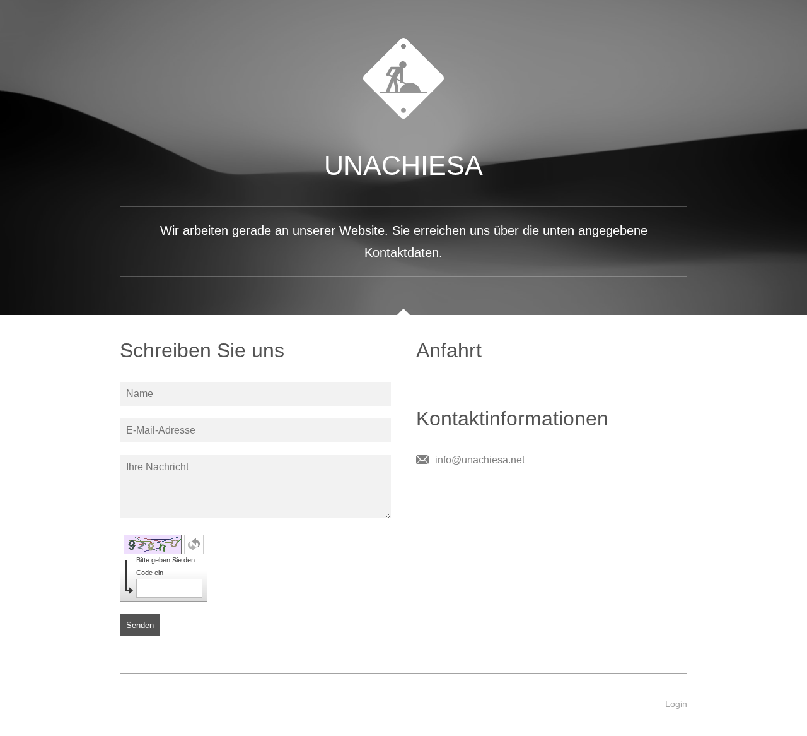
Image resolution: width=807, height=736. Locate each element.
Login (676, 704)
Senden (140, 625)
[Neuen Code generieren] (194, 544)
